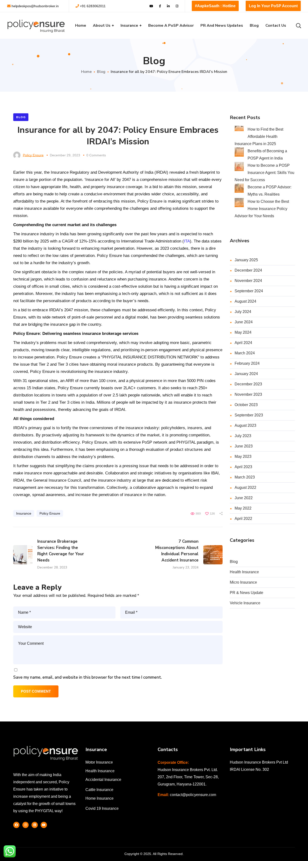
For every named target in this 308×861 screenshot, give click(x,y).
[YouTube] (44, 825)
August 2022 (245, 487)
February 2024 (247, 363)
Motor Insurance (99, 762)
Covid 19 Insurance (102, 808)
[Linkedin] (35, 825)
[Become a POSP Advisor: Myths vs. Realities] (239, 188)
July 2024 (243, 312)
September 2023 (249, 415)
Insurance (23, 513)
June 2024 (244, 322)
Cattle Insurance (99, 790)
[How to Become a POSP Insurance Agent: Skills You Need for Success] (239, 166)
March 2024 (245, 353)
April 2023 (243, 467)
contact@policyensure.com (193, 795)
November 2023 (248, 394)
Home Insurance (99, 798)
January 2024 (246, 374)
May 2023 (243, 456)
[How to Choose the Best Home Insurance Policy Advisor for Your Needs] (239, 202)
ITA (187, 241)
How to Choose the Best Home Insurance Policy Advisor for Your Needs (262, 208)
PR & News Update (246, 593)
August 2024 (245, 301)
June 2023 (244, 446)
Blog (101, 71)
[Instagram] (25, 825)
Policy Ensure (33, 155)
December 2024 (248, 270)
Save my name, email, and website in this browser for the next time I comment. (87, 677)
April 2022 (243, 519)
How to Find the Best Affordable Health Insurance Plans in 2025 (259, 136)
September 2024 (249, 291)
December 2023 (248, 384)
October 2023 (246, 405)
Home (86, 71)
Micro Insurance (243, 582)
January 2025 (246, 260)
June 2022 (244, 498)
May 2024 (243, 332)
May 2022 (243, 508)
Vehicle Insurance (245, 603)
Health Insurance (244, 572)
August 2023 (245, 425)
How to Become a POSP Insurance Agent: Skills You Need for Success (264, 172)
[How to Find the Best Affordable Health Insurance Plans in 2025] (239, 129)
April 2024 (243, 343)
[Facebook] (16, 825)
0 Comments (96, 155)
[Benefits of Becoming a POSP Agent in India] (239, 152)
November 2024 (248, 281)
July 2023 (243, 436)
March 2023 (245, 477)
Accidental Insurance (103, 780)
